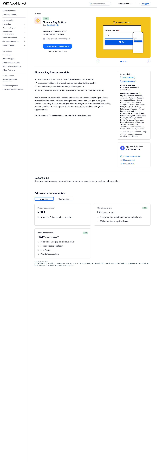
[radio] (44, 199)
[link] (14, 11)
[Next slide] (148, 61)
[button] (140, 93)
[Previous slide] (98, 61)
